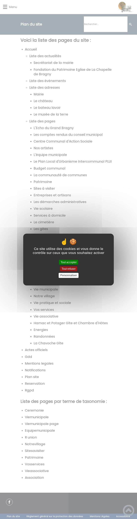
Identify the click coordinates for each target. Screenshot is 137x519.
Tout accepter (69, 262)
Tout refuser (69, 268)
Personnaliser (68, 275)
